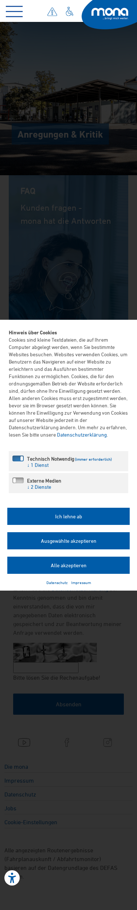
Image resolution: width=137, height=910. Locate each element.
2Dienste (39, 487)
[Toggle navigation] (16, 10)
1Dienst (38, 465)
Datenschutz (57, 582)
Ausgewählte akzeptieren (68, 541)
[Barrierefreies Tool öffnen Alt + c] (12, 877)
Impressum (81, 582)
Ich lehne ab (68, 516)
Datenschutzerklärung (82, 434)
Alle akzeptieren (69, 565)
